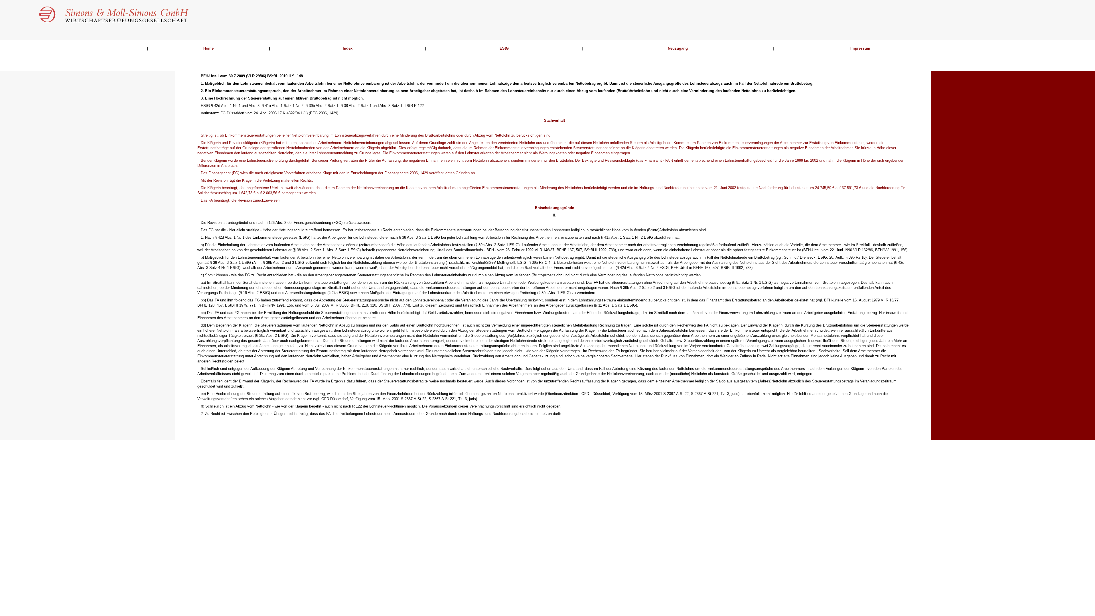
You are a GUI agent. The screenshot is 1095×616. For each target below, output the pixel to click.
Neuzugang (678, 48)
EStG (504, 48)
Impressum (860, 48)
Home (208, 48)
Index (347, 48)
